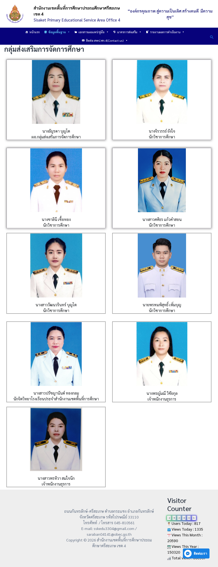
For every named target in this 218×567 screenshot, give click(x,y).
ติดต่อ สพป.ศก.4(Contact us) (105, 40)
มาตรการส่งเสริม (127, 32)
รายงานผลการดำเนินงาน (165, 32)
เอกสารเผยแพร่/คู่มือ (92, 32)
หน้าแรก (34, 32)
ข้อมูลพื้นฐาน (57, 32)
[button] (212, 36)
